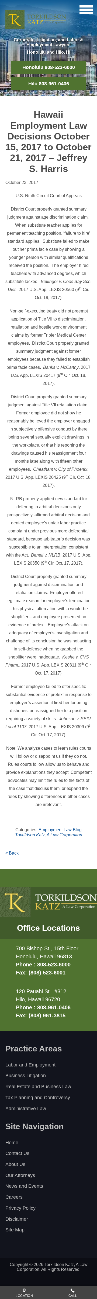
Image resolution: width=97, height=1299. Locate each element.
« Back (12, 853)
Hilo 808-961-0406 (48, 83)
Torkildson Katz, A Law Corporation (48, 835)
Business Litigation (25, 1075)
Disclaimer (16, 1219)
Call (72, 1296)
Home (11, 1142)
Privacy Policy (20, 1208)
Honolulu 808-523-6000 (48, 67)
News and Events (24, 1186)
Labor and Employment (30, 1065)
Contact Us (17, 1153)
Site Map (15, 1229)
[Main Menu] (86, 9)
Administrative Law (25, 1108)
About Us (15, 1164)
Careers (14, 1197)
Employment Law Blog (60, 829)
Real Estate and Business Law (38, 1086)
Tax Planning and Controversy (37, 1097)
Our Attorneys (20, 1175)
